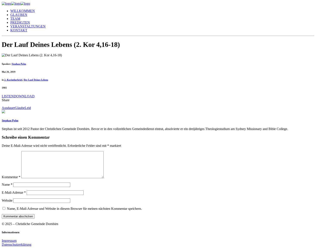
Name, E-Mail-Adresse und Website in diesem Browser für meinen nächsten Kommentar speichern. (74, 208)
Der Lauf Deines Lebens (36, 79)
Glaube (20, 108)
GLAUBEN (18, 15)
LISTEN (8, 96)
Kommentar (11, 177)
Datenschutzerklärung (16, 244)
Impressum (9, 240)
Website (7, 200)
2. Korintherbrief (13, 79)
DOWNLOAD (24, 96)
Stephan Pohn (19, 64)
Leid (28, 108)
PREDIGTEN (20, 22)
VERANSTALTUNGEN (28, 26)
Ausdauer (8, 108)
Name (7, 184)
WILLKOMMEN (22, 11)
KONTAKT (18, 30)
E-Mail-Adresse (14, 192)
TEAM (15, 18)
